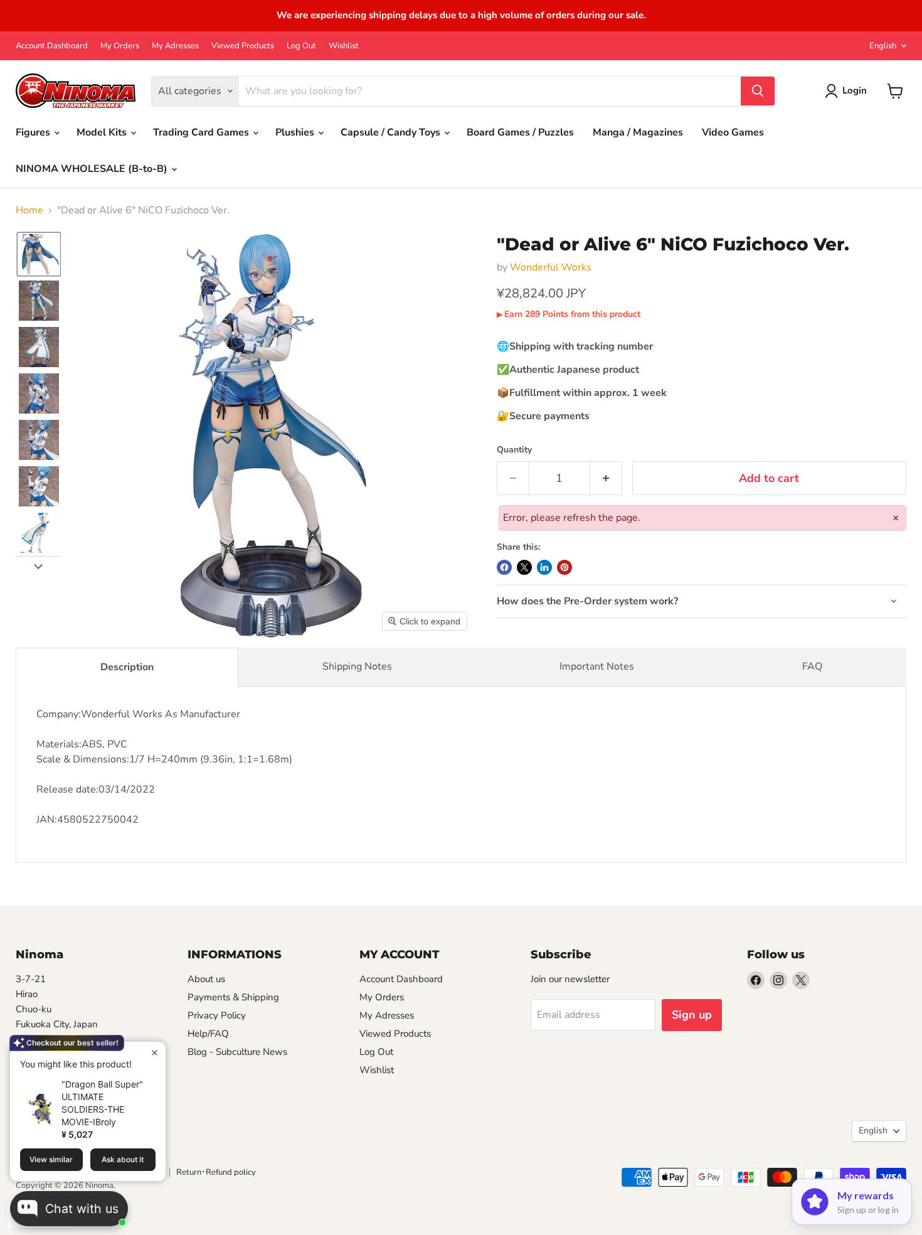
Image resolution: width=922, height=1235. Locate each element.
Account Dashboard (52, 46)
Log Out (301, 46)
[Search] (758, 91)
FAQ (812, 666)
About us (206, 979)
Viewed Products (242, 46)
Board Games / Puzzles (520, 132)
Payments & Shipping (233, 997)
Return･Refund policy (216, 1172)
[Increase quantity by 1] (606, 478)
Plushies (296, 132)
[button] (39, 254)
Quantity (514, 450)
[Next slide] (38, 566)
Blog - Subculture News (237, 1051)
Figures (34, 132)
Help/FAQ (208, 1033)
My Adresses (175, 46)
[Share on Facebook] (504, 567)
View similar (51, 1159)
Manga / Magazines (638, 132)
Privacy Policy (217, 1015)
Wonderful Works (550, 267)
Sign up (692, 1014)
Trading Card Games (202, 132)
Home (29, 210)
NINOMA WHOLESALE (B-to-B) (93, 169)
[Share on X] (524, 567)
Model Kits (103, 132)
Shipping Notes (357, 666)
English (882, 45)
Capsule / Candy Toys (392, 132)
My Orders (119, 46)
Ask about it (123, 1159)
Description (127, 667)
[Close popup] (154, 1052)
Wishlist (344, 46)
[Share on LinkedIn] (544, 567)
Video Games (733, 132)
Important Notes (596, 666)
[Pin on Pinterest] (564, 567)
